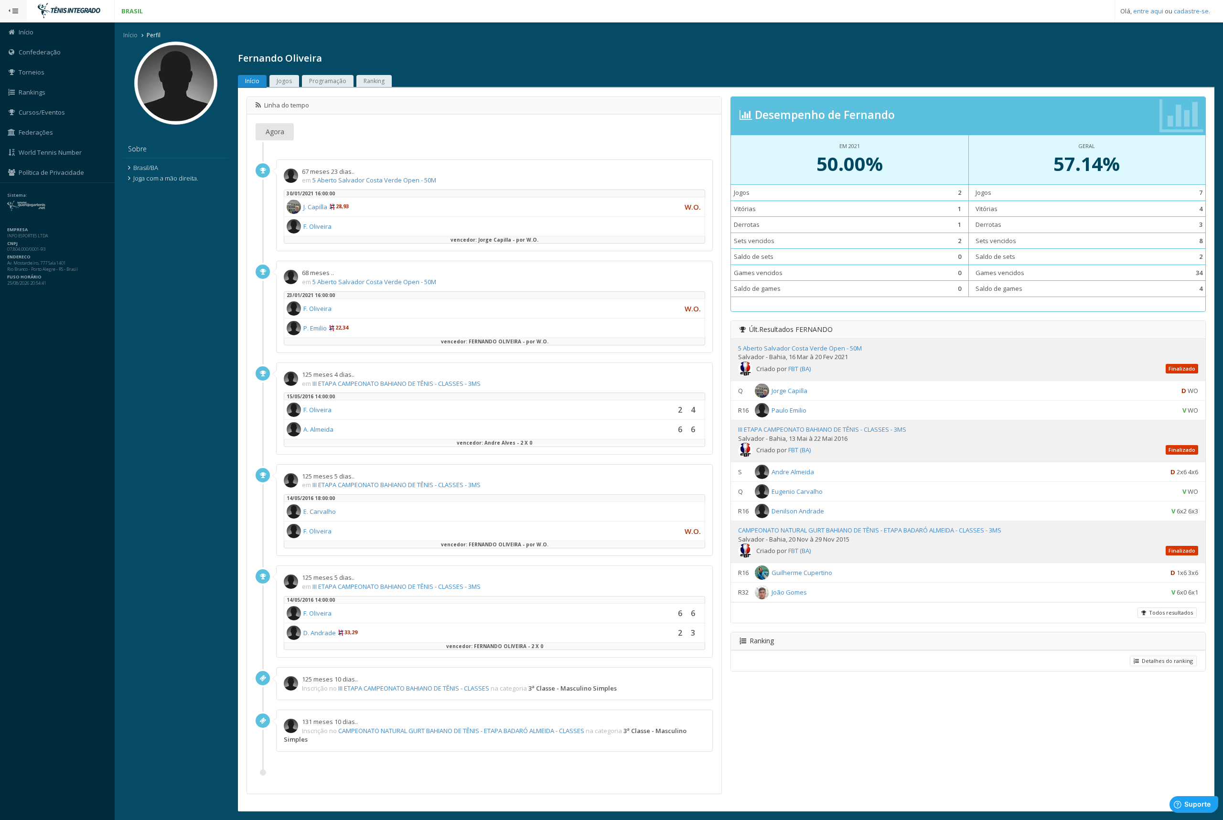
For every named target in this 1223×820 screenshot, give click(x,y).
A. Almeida (318, 429)
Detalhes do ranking (1166, 660)
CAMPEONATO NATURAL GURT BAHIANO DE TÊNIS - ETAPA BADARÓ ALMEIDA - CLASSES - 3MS (869, 530)
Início (130, 35)
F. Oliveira (317, 226)
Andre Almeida (793, 472)
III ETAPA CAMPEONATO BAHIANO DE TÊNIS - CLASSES (413, 688)
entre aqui (1148, 11)
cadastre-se (1191, 11)
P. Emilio (315, 328)
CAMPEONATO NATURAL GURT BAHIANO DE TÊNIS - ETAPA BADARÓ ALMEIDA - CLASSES (461, 730)
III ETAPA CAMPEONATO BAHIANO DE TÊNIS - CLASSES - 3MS (396, 383)
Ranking (374, 81)
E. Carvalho (319, 511)
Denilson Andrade (798, 511)
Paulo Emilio (789, 410)
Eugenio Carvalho (797, 491)
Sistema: (17, 195)
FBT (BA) (799, 368)
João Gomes (789, 592)
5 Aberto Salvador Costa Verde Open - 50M (374, 180)
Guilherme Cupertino (802, 572)
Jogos (284, 81)
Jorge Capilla (789, 390)
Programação (327, 81)
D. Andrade (319, 632)
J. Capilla (315, 206)
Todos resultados (1169, 612)
